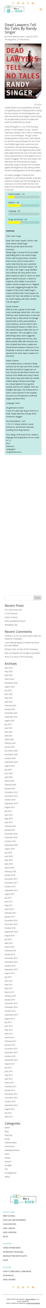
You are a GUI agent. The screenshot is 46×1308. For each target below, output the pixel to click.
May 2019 (9, 818)
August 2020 (10, 766)
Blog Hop (8, 1135)
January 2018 (10, 875)
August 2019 (10, 807)
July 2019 (8, 811)
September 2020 (11, 762)
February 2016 (10, 950)
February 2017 (10, 913)
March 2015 (9, 992)
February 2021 (10, 743)
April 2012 (9, 1116)
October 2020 (10, 758)
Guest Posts (9, 1146)
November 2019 (11, 796)
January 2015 (10, 1000)
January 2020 (10, 788)
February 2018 (10, 871)
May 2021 (9, 732)
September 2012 (11, 1105)
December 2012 (11, 1094)
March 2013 (9, 1082)
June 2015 (9, 981)
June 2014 (9, 1026)
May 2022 (9, 698)
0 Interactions (23, 39)
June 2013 (9, 1071)
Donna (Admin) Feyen (15, 36)
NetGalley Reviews (12, 1150)
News (7, 1154)
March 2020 (9, 781)
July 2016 (8, 939)
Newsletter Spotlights (15, 1256)
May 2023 (9, 671)
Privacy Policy (31, 1299)
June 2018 (9, 856)
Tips (6, 1169)
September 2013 (11, 1060)
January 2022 (10, 709)
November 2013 (11, 1052)
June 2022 (9, 694)
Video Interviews (11, 1248)
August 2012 (10, 1109)
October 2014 (10, 1011)
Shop (5, 1260)
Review (7, 1158)
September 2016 (11, 932)
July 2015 (8, 977)
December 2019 (11, 792)
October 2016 (10, 928)
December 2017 (11, 879)
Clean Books (9, 1224)
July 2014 (8, 1022)
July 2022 (8, 690)
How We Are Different (14, 1220)
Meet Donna (9, 1216)
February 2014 (10, 1041)
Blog (6, 1131)
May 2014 (9, 1030)
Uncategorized (10, 1173)
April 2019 (9, 822)
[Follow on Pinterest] (28, 3)
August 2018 (10, 849)
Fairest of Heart (11, 617)
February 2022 (10, 705)
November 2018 (11, 837)
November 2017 (11, 883)
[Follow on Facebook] (13, 3)
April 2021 (9, 735)
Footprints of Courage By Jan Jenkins (25, 653)
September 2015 (11, 969)
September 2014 (11, 1015)
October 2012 (10, 1101)
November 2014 (11, 1007)
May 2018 (9, 860)
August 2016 (10, 935)
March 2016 (9, 947)
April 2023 (9, 675)
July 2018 (8, 852)
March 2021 (9, 739)
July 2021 (8, 724)
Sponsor (8, 1161)
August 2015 (10, 973)
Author (7, 1127)
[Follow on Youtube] (33, 3)
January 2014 (10, 1045)
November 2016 (11, 924)
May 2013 (9, 1075)
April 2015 (9, 988)
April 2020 (9, 777)
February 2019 (10, 826)
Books (7, 1139)
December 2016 (11, 920)
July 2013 (8, 1067)
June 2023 (9, 668)
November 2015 (11, 962)
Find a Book (9, 1228)
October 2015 (10, 966)
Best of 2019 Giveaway (28, 649)
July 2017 (8, 898)
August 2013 (10, 1064)
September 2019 (11, 803)
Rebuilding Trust (11, 625)
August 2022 (10, 686)
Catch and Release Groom (15, 621)
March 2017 (9, 909)
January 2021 (10, 747)
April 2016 (9, 943)
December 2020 (11, 751)
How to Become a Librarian (17, 1271)
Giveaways (8, 1275)
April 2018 (9, 864)
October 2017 (10, 886)
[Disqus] (23, 491)
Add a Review (10, 1232)
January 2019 (10, 830)
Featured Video (11, 1142)
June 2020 (9, 773)
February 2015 (10, 996)
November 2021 (11, 713)
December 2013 (11, 1049)
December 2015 (11, 958)
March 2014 (9, 1037)
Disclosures (9, 1280)
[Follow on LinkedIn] (23, 3)
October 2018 (10, 841)
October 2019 (10, 800)
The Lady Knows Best (13, 610)
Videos (7, 1176)
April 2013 (9, 1079)
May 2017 (9, 905)
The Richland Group (33, 1303)
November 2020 (11, 754)
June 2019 (9, 815)
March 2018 (9, 867)
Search (37, 598)
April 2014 (9, 1033)
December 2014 (11, 1003)
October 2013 (10, 1056)
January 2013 (10, 1090)
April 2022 (9, 702)
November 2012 (11, 1097)
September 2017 (11, 890)
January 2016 (10, 954)
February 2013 (10, 1086)
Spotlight (8, 1165)
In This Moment (11, 613)
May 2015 (9, 984)
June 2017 (9, 901)
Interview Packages (13, 1252)
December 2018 (11, 834)
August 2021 (10, 720)
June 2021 (9, 728)
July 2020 (8, 769)
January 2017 (10, 916)
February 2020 (10, 784)
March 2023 (9, 679)
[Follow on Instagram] (18, 3)
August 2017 (10, 894)
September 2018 (11, 845)
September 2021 (11, 717)
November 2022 (11, 683)
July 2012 (8, 1113)
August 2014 (10, 1018)
